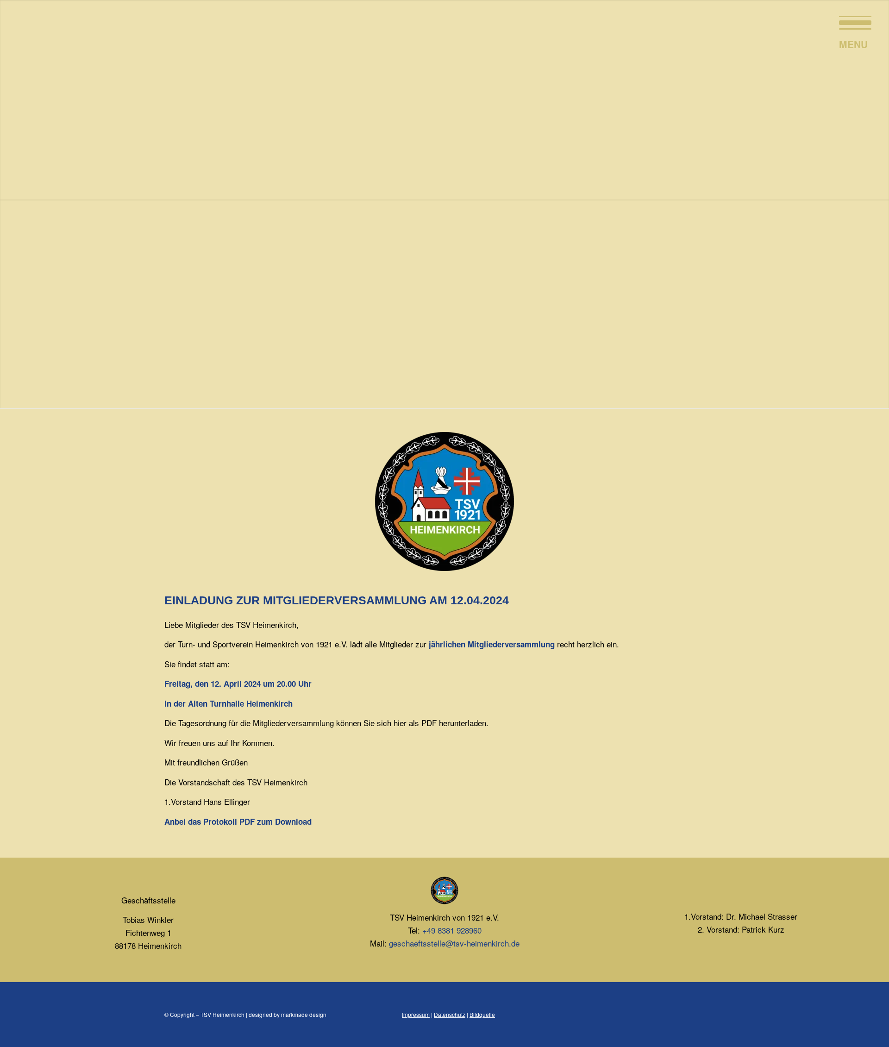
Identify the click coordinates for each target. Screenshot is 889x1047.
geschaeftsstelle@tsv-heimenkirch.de (454, 943)
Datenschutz (449, 1014)
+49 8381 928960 (452, 930)
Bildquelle (482, 1014)
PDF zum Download (275, 821)
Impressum (416, 1014)
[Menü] (852, 21)
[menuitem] (852, 21)
